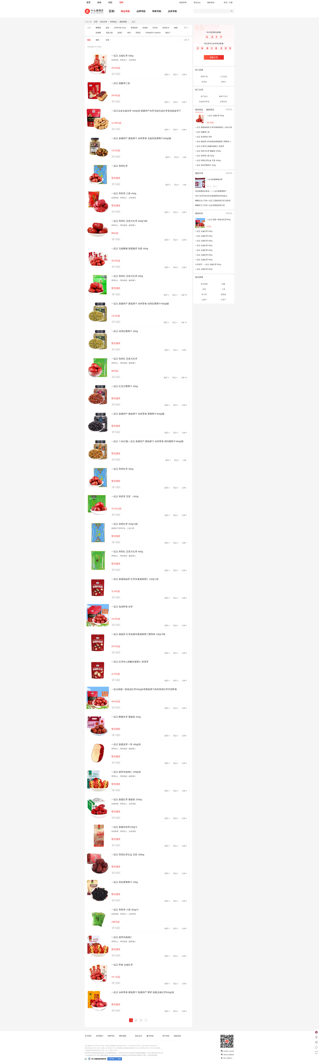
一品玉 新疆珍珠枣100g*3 (124, 827)
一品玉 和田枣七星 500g (204, 156)
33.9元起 (115, 260)
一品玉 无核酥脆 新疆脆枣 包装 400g (129, 248)
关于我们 (88, 1036)
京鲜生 (223, 82)
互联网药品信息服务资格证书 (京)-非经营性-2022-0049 (134, 1048)
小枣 (223, 289)
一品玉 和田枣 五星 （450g (124, 496)
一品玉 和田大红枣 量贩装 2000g (208, 151)
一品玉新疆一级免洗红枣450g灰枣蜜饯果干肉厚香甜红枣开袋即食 (144, 689)
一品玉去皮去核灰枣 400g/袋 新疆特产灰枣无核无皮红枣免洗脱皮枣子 (146, 111)
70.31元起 (116, 508)
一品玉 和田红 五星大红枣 (124, 358)
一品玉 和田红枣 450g (122, 469)
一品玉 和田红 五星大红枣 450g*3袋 (129, 221)
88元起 (114, 233)
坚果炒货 (223, 102)
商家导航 (156, 11)
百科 (121, 2)
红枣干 (223, 300)
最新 (97, 40)
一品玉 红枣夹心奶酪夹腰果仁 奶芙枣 (130, 662)
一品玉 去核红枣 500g (122, 55)
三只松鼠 (223, 77)
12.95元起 (116, 123)
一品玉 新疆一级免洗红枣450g (219, 220)
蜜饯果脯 (123, 22)
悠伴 (129, 33)
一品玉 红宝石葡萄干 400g (124, 386)
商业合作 (197, 2)
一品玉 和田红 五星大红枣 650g (127, 276)
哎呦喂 (98, 33)
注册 (231, 2)
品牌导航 (141, 11)
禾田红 (138, 33)
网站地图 (122, 1036)
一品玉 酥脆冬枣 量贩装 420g (126, 717)
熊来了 (168, 33)
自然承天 (165, 28)
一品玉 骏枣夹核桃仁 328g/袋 (126, 772)
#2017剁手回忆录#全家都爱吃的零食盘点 (211, 196)
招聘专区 (111, 1036)
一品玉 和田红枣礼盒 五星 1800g (127, 854)
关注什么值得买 (228, 1055)
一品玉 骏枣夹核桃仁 (121, 937)
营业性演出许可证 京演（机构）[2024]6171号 (100, 1048)
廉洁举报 (150, 1036)
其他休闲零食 (204, 102)
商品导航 (125, 11)
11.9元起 (115, 591)
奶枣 (204, 289)
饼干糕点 (204, 96)
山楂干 (204, 300)
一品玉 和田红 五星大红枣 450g (127, 551)
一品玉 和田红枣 (119, 166)
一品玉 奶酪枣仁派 (120, 83)
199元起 (115, 922)
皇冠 (107, 28)
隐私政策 (177, 1036)
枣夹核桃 (204, 284)
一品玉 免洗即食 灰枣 (122, 606)
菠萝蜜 (223, 294)
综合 (89, 40)
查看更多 (229, 109)
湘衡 (176, 28)
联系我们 (99, 1036)
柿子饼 (204, 294)
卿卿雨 (98, 28)
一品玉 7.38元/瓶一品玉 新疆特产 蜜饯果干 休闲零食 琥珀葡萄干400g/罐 (147, 441)
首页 (88, 2)
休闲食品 (113, 22)
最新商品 (210, 110)
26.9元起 (115, 68)
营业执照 (157, 1048)
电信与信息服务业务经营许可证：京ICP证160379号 (123, 1046)
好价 (99, 2)
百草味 (204, 82)
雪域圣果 (134, 28)
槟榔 (223, 284)
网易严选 (204, 77)
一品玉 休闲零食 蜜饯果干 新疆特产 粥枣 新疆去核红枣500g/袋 (142, 992)
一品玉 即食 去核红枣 (122, 965)
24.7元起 (115, 977)
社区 (110, 2)
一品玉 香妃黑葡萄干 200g (124, 882)
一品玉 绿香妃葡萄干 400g (124, 331)
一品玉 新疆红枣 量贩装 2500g (126, 799)
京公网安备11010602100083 (94, 1046)
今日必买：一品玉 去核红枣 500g (208, 264)
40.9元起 (115, 701)
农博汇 (120, 33)
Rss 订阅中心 (227, 1058)
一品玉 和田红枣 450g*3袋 (124, 524)
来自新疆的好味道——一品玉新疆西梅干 (211, 191)
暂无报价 (115, 178)
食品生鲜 (103, 22)
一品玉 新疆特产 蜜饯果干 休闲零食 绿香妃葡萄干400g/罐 (140, 303)
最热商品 (199, 110)
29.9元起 (115, 95)
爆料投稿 (210, 2)
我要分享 (214, 57)
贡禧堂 (145, 28)
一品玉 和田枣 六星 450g (123, 193)
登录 (225, 2)
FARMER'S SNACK (153, 33)
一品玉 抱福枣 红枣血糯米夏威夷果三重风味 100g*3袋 (138, 634)
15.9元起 (115, 619)
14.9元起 (115, 150)
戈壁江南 (109, 33)
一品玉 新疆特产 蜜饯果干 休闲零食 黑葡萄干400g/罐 (137, 414)
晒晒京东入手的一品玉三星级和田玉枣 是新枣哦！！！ (216, 201)
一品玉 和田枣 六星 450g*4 (124, 909)
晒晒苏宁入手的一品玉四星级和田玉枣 (210, 205)
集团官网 (182, 2)
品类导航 (172, 11)
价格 (107, 40)
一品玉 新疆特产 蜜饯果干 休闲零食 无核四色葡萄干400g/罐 (141, 138)
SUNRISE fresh (120, 28)
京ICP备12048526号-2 (149, 1046)
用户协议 (165, 1036)
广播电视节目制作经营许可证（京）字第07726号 (101, 1050)
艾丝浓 (155, 28)
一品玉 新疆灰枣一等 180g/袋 (126, 744)
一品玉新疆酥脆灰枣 (215, 179)
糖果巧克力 (223, 96)
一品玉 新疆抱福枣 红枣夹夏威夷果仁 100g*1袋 (135, 579)
